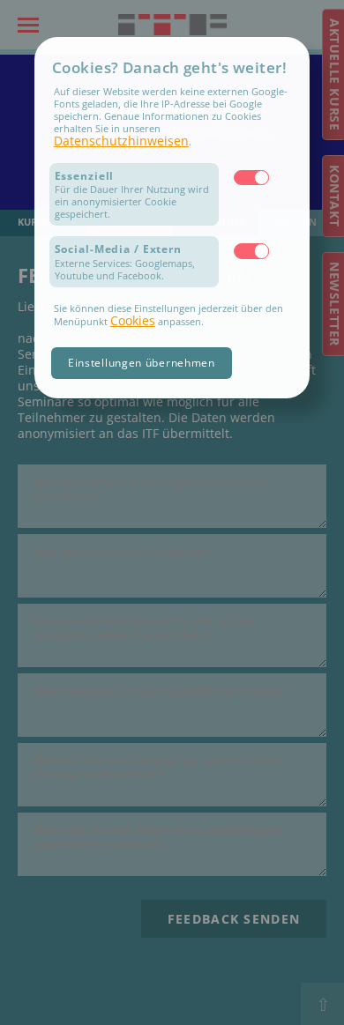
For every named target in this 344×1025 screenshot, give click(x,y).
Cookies (132, 320)
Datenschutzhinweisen (121, 140)
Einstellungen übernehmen (141, 362)
